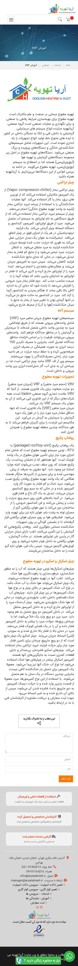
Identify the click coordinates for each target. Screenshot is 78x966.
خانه (68, 65)
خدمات (57, 65)
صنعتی (46, 65)
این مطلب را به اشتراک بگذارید (39, 719)
